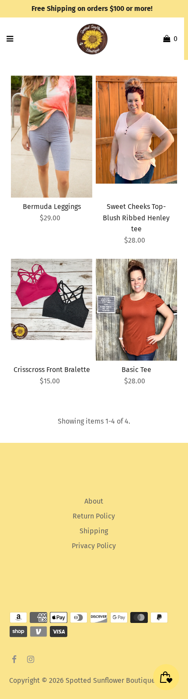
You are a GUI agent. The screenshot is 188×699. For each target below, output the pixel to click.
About (93, 501)
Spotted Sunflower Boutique (110, 680)
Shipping (94, 531)
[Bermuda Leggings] (51, 137)
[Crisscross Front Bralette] (51, 299)
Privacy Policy (94, 546)
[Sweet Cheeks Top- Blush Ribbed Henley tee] (136, 130)
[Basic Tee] (136, 310)
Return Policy (94, 516)
